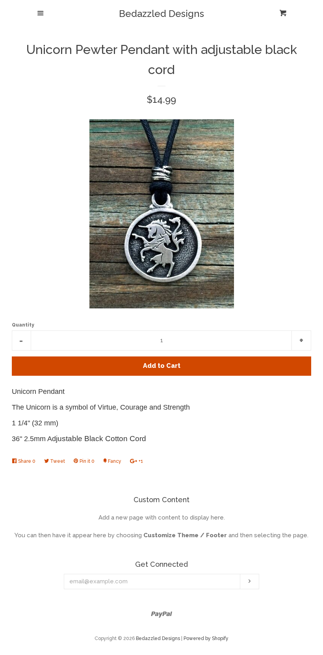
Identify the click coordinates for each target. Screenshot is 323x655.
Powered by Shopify (206, 638)
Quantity (23, 325)
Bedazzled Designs (161, 14)
